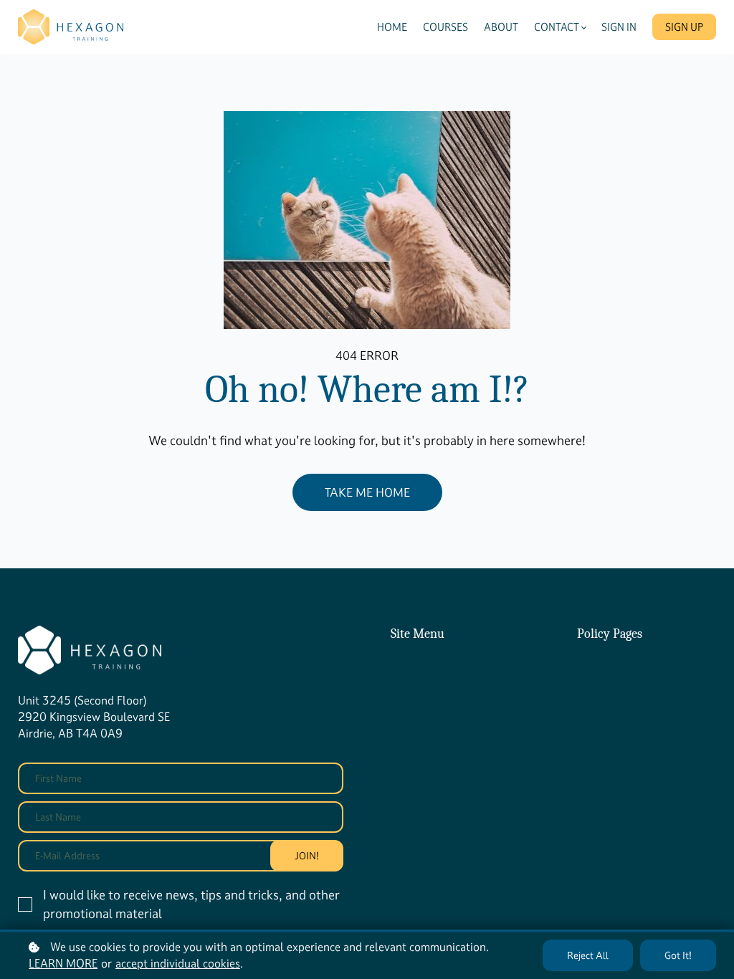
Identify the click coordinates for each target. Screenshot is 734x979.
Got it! (678, 955)
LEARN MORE (63, 963)
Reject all (588, 955)
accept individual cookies (177, 963)
